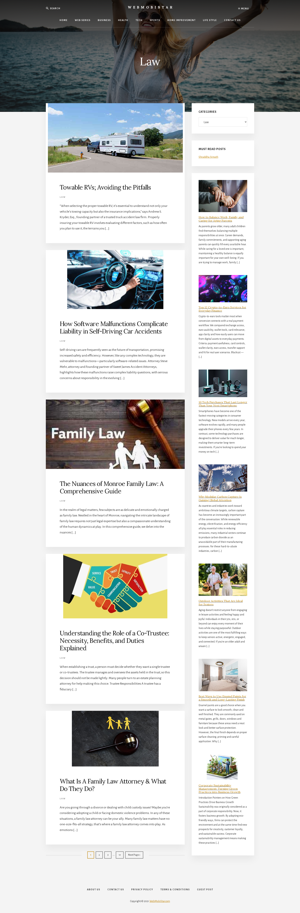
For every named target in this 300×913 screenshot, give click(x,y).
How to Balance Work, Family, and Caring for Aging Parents (221, 218)
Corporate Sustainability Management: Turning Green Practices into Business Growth (219, 789)
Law (63, 197)
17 (121, 855)
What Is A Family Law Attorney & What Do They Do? (113, 785)
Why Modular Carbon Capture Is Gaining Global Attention (220, 498)
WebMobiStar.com (159, 901)
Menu (244, 8)
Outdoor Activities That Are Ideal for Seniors (221, 602)
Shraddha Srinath (208, 157)
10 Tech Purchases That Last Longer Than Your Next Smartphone (223, 403)
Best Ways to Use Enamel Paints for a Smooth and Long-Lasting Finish (222, 698)
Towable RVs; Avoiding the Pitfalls (105, 187)
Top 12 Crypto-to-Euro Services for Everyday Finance (222, 309)
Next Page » (134, 856)
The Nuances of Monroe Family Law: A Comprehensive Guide (112, 487)
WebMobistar (151, 7)
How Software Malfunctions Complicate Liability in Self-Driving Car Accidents (114, 327)
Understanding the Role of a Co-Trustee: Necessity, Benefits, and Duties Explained (114, 640)
